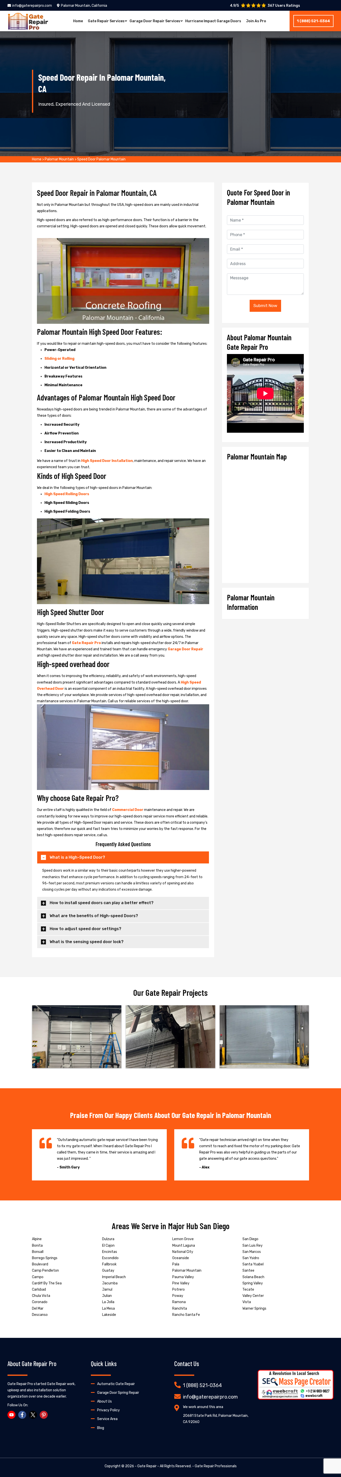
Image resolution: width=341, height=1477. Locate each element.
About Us (104, 1401)
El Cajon (108, 1245)
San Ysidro (250, 1258)
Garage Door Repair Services (155, 21)
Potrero (178, 1289)
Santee (248, 1270)
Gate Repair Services (106, 21)
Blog (100, 1428)
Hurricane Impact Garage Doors (213, 21)
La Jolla (108, 1302)
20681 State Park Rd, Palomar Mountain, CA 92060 (215, 1419)
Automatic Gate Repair (116, 1384)
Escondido (110, 1258)
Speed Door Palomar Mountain (101, 159)
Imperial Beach (114, 1277)
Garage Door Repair (185, 649)
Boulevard (40, 1264)
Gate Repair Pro (86, 643)
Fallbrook (109, 1264)
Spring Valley (252, 1283)
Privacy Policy (108, 1410)
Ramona (179, 1302)
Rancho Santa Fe (186, 1315)
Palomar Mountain (59, 159)
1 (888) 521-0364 (313, 21)
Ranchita (179, 1308)
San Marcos (251, 1252)
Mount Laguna (183, 1245)
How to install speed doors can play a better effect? (102, 902)
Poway (177, 1296)
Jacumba (110, 1283)
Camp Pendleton (45, 1270)
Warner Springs (254, 1308)
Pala (175, 1264)
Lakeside (109, 1315)
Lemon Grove (183, 1239)
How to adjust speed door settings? (85, 928)
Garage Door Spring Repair (118, 1393)
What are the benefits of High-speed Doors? (94, 915)
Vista (246, 1302)
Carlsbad (39, 1289)
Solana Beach (253, 1277)
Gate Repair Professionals (216, 1466)
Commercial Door (127, 810)
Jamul (107, 1289)
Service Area (107, 1419)
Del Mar (37, 1308)
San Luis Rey (252, 1245)
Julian (107, 1296)
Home (78, 21)
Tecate (248, 1289)
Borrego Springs (44, 1258)
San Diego (250, 1239)
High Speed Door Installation (107, 461)
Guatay (108, 1270)
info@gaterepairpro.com (32, 5)
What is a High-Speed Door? (77, 857)
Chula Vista (41, 1296)
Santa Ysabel (253, 1264)
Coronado (39, 1302)
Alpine (37, 1239)
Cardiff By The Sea (47, 1283)
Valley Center (253, 1296)
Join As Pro (256, 21)
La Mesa (108, 1308)
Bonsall (37, 1252)
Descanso (40, 1315)
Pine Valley (180, 1283)
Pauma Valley (183, 1277)
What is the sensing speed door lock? (87, 941)
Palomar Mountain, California (84, 5)
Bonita (37, 1245)
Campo (37, 1277)
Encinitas (109, 1252)
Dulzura (108, 1239)
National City (182, 1252)
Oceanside (180, 1258)
